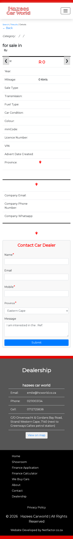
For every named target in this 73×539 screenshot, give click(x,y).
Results (14, 24)
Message (10, 318)
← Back (8, 28)
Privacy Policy (36, 507)
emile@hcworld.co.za (41, 392)
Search (6, 24)
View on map (36, 435)
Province (10, 303)
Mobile (9, 287)
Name (9, 255)
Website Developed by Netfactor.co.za (37, 530)
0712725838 (35, 409)
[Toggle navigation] (65, 10)
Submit (37, 342)
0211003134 (34, 401)
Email (8, 270)
